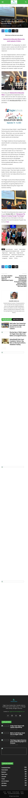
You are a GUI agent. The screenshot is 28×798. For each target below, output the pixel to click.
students (11, 258)
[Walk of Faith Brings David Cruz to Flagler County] (5, 734)
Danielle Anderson (6, 25)
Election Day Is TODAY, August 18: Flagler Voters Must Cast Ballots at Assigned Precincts (18, 333)
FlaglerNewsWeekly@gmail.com (17, 711)
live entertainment (6, 254)
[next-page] (5, 348)
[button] (2, 2)
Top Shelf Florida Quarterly (13, 793)
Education (13, 19)
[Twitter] (6, 30)
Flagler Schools (19, 19)
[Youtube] (20, 715)
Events (22, 793)
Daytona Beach (22, 249)
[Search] (26, 2)
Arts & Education (9, 249)
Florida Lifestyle (15, 792)
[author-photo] (14, 299)
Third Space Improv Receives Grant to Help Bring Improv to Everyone (18, 741)
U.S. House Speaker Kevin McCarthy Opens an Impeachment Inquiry (7, 278)
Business (9, 792)
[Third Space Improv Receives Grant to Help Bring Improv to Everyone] (5, 742)
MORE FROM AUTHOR (17, 319)
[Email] (13, 30)
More (5, 793)
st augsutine (4, 258)
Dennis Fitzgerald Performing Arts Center (10, 251)
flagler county (12, 252)
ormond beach (5, 256)
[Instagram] (12, 715)
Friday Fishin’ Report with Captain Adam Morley (17, 726)
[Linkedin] (9, 30)
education (23, 251)
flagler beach (5, 252)
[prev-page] (2, 348)
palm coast (12, 256)
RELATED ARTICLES (6, 319)
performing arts (19, 256)
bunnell (16, 249)
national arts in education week (17, 254)
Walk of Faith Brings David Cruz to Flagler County (17, 733)
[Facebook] (2, 30)
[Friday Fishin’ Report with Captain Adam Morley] (5, 727)
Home (2, 5)
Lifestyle (6, 5)
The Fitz (15, 258)
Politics (22, 792)
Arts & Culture (13, 5)
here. (7, 222)
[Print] (16, 30)
